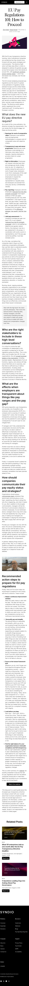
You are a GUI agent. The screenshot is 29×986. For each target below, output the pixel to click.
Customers (18, 923)
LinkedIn (2, 966)
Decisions (2, 929)
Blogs (16, 929)
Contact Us (3, 951)
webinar (21, 770)
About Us (2, 943)
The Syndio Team (6, 887)
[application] (14, 564)
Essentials (2, 926)
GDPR (16, 949)
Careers (2, 949)
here (20, 128)
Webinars (17, 926)
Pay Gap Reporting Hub (21, 931)
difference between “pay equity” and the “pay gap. (15, 211)
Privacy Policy (18, 943)
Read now (6, 858)
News (1, 946)
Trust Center (18, 946)
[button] (14, 784)
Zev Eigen (6, 29)
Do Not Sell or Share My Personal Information (9, 974)
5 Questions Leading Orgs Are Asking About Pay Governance (13, 883)
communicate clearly (8, 496)
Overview (2, 923)
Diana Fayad (13, 29)
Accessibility (18, 951)
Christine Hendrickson (7, 853)
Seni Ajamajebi (18, 853)
